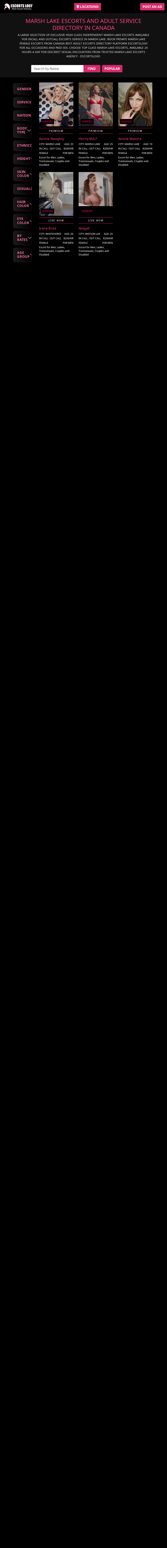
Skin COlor (23, 174)
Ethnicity (24, 145)
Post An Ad (152, 6)
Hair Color (23, 204)
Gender (24, 89)
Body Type (22, 130)
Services (24, 102)
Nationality (24, 115)
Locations (89, 6)
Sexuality (24, 188)
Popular (112, 68)
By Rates (22, 238)
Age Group (23, 254)
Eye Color (23, 221)
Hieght (23, 158)
